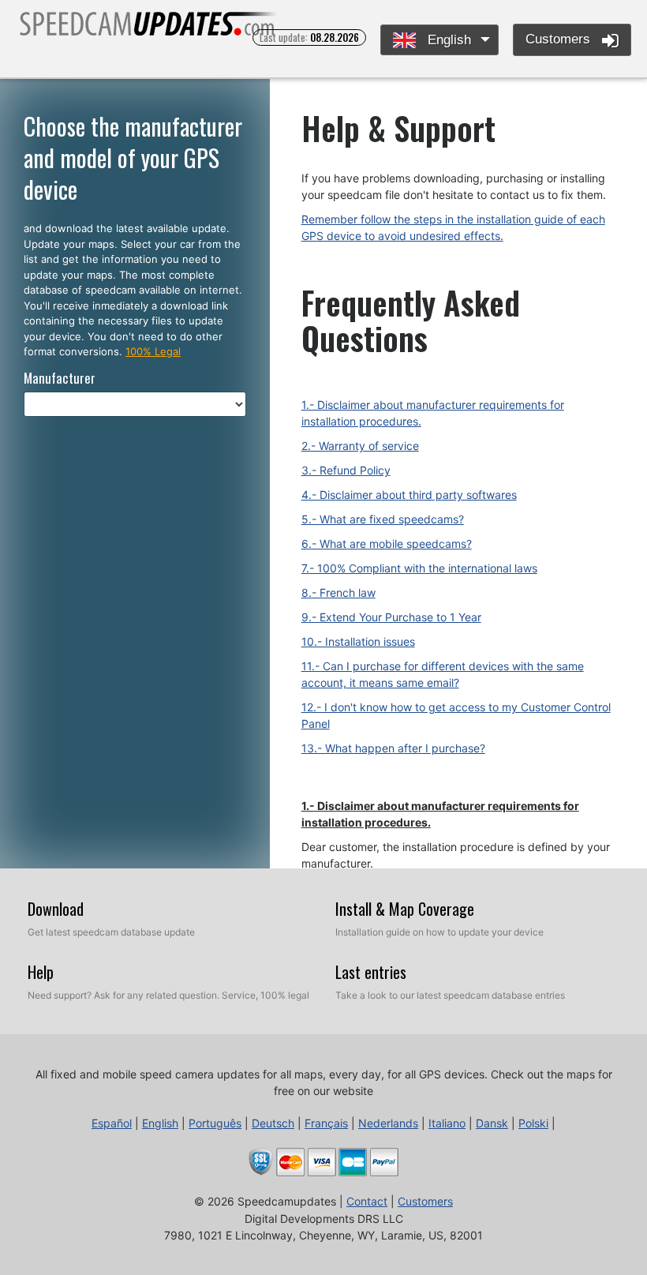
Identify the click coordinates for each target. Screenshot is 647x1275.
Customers (559, 39)
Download (56, 909)
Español (112, 1123)
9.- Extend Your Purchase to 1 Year (391, 617)
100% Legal (153, 351)
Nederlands (388, 1123)
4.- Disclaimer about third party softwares (409, 494)
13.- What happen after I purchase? (393, 748)
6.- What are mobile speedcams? (386, 543)
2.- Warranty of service (360, 445)
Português (215, 1123)
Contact (366, 1201)
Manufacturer (59, 378)
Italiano (447, 1123)
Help (41, 972)
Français (326, 1123)
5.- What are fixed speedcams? (382, 519)
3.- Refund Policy (346, 470)
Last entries (370, 972)
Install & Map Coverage (404, 909)
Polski (533, 1123)
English (447, 39)
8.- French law (338, 592)
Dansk (492, 1123)
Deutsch (273, 1123)
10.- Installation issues (358, 641)
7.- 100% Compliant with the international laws (419, 568)
